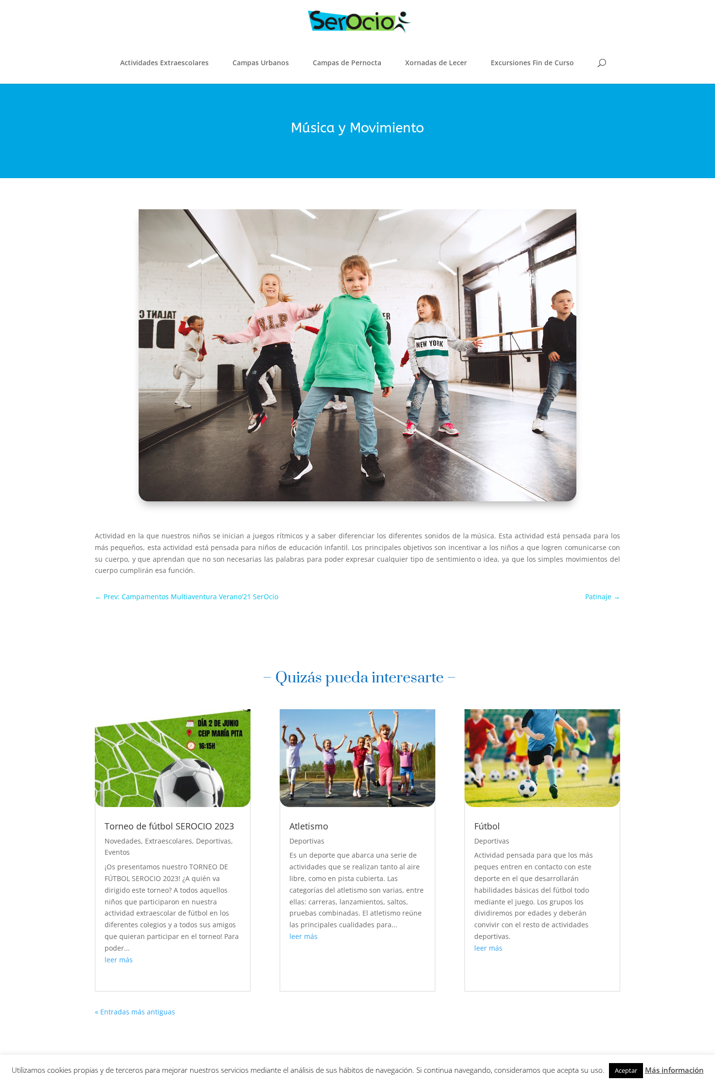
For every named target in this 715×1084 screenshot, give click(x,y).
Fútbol (487, 826)
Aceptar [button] (626, 1070)
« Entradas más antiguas (135, 1011)
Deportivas (213, 840)
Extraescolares (168, 840)
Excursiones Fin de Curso (532, 62)
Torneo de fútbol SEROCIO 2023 (169, 826)
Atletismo (308, 826)
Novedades (123, 840)
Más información (674, 1070)
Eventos (117, 852)
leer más (119, 959)
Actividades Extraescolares (164, 62)
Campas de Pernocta (347, 62)
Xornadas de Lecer (436, 62)
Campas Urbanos (260, 62)
